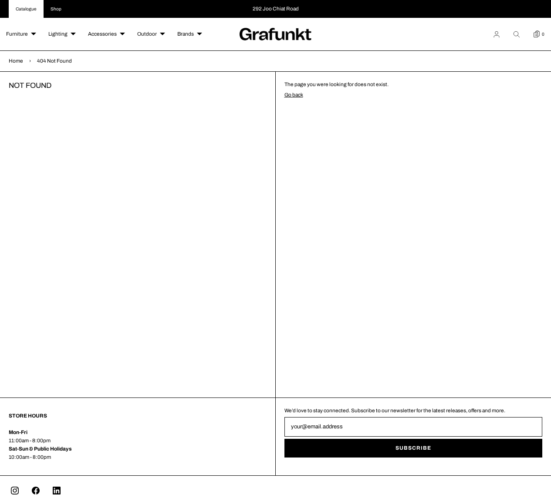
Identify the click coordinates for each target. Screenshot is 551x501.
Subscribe (413, 448)
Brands (185, 34)
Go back (293, 94)
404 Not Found (54, 60)
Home (16, 60)
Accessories (102, 34)
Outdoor (147, 34)
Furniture (17, 34)
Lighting (58, 34)
